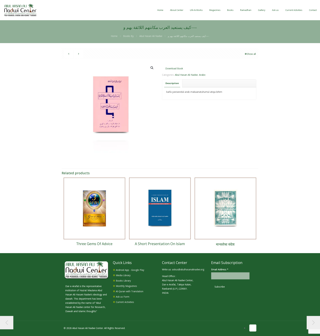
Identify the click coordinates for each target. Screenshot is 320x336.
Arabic (202, 74)
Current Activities (125, 302)
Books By (128, 36)
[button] (152, 67)
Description (172, 83)
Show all (251, 53)
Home (114, 36)
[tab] (172, 83)
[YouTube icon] (245, 328)
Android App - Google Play (130, 270)
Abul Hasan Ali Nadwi (150, 36)
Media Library (123, 275)
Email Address (219, 269)
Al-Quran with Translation (129, 291)
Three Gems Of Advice (94, 243)
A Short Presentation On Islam (160, 243)
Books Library (123, 280)
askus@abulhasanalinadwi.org (188, 269)
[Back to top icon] (252, 327)
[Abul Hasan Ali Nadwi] (20, 10)
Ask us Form (122, 296)
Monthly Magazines (126, 286)
